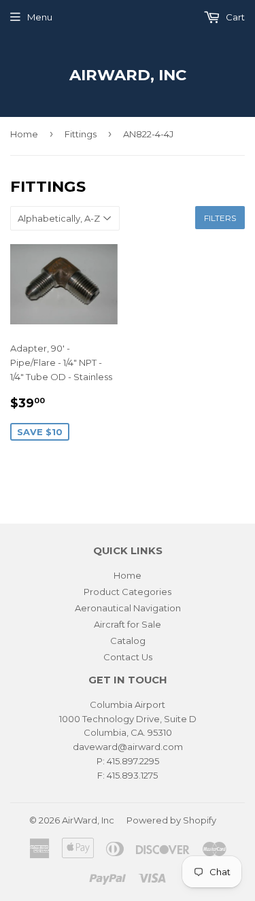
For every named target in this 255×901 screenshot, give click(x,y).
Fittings (81, 134)
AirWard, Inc (127, 74)
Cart (234, 17)
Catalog (128, 640)
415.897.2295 (133, 760)
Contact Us (127, 656)
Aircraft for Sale (127, 624)
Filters (220, 218)
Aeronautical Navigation (128, 607)
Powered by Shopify (171, 820)
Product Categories (127, 591)
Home (24, 134)
